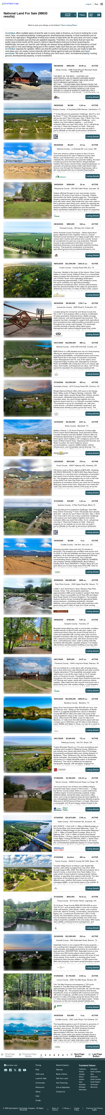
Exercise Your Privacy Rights (94, 1109)
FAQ (37, 1096)
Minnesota (82, 1090)
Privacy (66, 1108)
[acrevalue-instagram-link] (19, 1070)
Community (40, 1083)
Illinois (81, 1077)
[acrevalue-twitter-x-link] (15, 1070)
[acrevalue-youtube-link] (24, 1070)
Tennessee (94, 1084)
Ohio (92, 1074)
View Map (91, 15)
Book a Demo (61, 1074)
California (82, 1069)
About (38, 1092)
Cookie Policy (76, 1109)
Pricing (38, 1065)
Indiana (81, 1079)
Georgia (82, 1074)
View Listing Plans (69, 25)
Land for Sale (41, 1078)
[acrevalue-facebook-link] (10, 1070)
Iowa (80, 1082)
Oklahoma (94, 1077)
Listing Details (92, 97)
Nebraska (93, 1069)
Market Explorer (62, 1065)
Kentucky (82, 1084)
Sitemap (59, 1069)
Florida (81, 1072)
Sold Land (40, 1074)
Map (96, 4)
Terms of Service (55, 1109)
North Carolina (95, 1072)
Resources (40, 1087)
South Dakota (95, 1082)
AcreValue (10, 33)
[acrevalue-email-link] (5, 1070)
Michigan (82, 1087)
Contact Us (60, 1092)
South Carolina (95, 1079)
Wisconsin (94, 1087)
